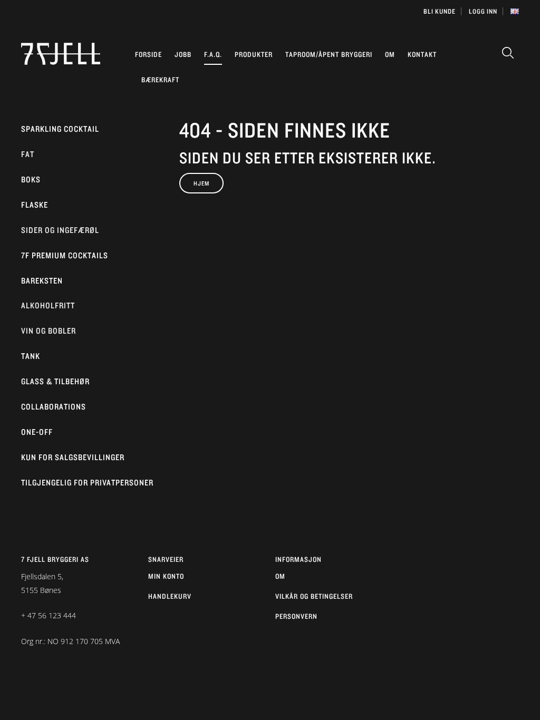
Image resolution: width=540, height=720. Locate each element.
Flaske (34, 205)
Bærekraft (160, 79)
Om (390, 54)
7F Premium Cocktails (64, 255)
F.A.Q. (213, 54)
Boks (31, 179)
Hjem (201, 183)
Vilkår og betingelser (314, 596)
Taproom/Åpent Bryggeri (328, 54)
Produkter (254, 54)
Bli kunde (439, 11)
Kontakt (422, 54)
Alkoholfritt (48, 305)
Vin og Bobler (48, 331)
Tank (30, 356)
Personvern (296, 616)
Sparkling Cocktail (60, 129)
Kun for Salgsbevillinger (72, 457)
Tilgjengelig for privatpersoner (87, 483)
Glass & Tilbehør (55, 381)
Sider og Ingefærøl (60, 230)
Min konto (166, 576)
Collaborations (53, 407)
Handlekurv (169, 596)
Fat (27, 154)
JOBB (183, 54)
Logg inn (483, 11)
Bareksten (42, 281)
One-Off (37, 432)
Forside (148, 54)
